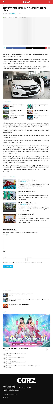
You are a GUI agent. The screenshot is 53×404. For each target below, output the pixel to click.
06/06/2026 (36, 118)
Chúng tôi (9, 394)
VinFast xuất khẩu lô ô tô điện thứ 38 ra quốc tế (27, 180)
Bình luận (5, 235)
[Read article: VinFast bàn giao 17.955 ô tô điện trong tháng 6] (6, 112)
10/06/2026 (12, 118)
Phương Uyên (23, 181)
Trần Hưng (12, 13)
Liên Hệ (4, 394)
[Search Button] (49, 2)
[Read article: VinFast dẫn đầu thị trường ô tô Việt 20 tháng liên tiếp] (6, 117)
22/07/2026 (12, 107)
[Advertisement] (26, 278)
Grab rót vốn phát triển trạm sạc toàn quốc (26, 191)
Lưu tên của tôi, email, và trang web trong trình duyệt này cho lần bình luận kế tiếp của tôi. (23, 262)
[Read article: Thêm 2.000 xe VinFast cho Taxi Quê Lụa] (30, 112)
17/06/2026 (36, 113)
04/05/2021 (19, 13)
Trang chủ (5, 5)
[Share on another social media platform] (49, 48)
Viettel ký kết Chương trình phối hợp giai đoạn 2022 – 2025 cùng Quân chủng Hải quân (23, 365)
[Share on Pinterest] (46, 48)
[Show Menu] (3, 2)
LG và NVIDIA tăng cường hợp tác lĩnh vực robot (15, 357)
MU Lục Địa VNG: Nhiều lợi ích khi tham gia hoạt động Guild (21, 294)
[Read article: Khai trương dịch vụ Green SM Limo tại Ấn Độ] (30, 117)
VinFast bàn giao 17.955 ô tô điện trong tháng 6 (27, 202)
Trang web (29, 257)
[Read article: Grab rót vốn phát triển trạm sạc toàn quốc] (30, 106)
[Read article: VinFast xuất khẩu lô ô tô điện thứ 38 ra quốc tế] (6, 106)
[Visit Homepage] (26, 2)
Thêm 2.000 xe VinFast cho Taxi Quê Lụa (26, 214)
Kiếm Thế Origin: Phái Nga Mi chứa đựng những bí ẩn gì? (15, 348)
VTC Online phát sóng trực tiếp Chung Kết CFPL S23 (19, 304)
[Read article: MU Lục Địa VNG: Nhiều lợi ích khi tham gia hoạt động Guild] (5, 295)
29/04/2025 (11, 295)
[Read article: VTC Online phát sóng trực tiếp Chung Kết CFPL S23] (5, 306)
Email (4, 257)
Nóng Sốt (9, 5)
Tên (4, 251)
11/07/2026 (36, 107)
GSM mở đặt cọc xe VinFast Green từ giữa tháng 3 (16, 353)
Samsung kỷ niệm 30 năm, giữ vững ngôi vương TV (16, 361)
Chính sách (14, 394)
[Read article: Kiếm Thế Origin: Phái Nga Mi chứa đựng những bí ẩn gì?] (26, 330)
